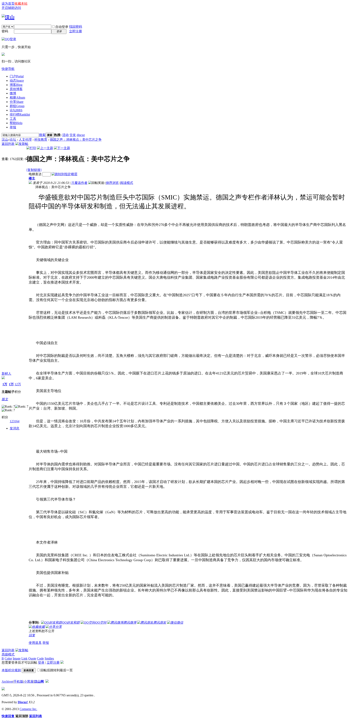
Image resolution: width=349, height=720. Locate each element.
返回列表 (8, 143)
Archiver (7, 681)
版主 (5, 399)
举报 (13, 127)
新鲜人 (6, 373)
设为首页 (8, 3)
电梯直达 (35, 174)
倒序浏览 (112, 182)
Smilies (49, 658)
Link (24, 658)
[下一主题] (62, 148)
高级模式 (8, 654)
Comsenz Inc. (28, 709)
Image (17, 658)
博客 (16, 84)
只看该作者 (79, 182)
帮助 (16, 123)
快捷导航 (8, 69)
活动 (65, 135)
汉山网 (39, 681)
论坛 (16, 110)
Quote (32, 658)
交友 (72, 135)
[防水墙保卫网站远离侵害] (47, 681)
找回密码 (75, 26)
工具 (13, 118)
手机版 (18, 681)
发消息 (14, 428)
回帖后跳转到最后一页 (56, 670)
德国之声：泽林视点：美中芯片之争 (76, 139)
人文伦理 (25, 139)
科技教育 (40, 139)
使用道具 (35, 642)
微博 (13, 93)
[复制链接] (33, 170)
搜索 (42, 135)
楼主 (32, 178)
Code (40, 658)
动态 (17, 80)
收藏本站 (21, 3)
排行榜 (20, 114)
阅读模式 (126, 182)
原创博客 (16, 89)
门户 (17, 76)
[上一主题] (45, 148)
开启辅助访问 (11, 7)
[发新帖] (21, 143)
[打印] (31, 148)
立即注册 (75, 31)
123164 (14, 421)
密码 (5, 31)
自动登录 (61, 26)
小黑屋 (29, 681)
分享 (16, 101)
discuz (81, 135)
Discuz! (23, 702)
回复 (32, 635)
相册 (17, 97)
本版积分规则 (11, 670)
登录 (41, 662)
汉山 (5, 139)
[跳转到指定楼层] (64, 174)
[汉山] (8, 17)
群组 (17, 106)
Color (8, 658)
